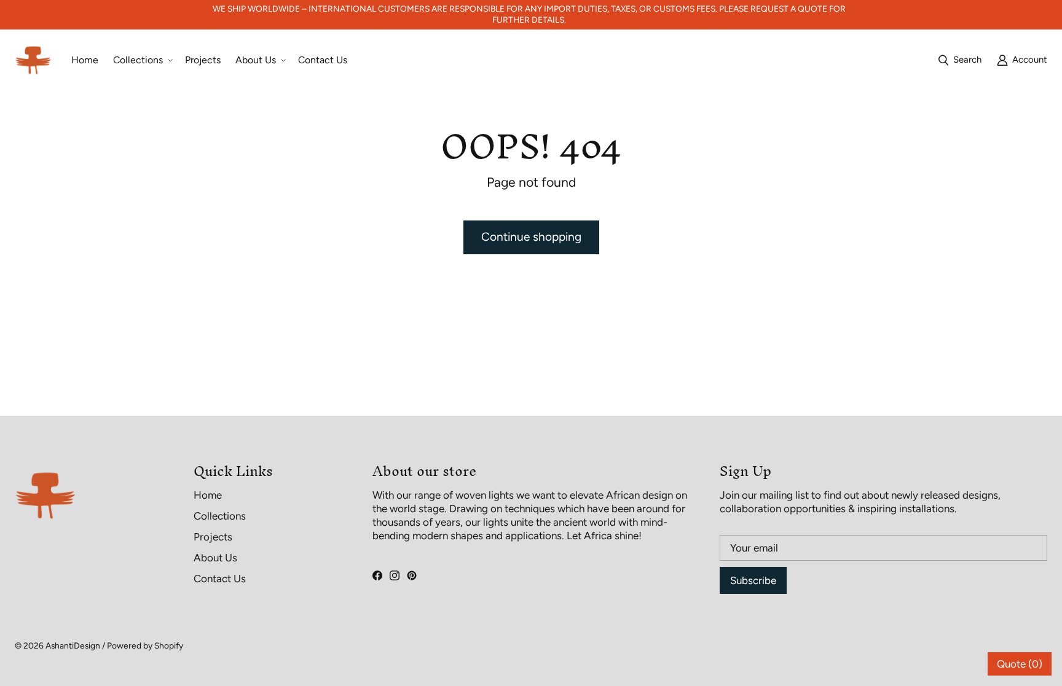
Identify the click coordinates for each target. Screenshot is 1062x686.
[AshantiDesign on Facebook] (377, 575)
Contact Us (220, 578)
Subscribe (753, 580)
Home (208, 495)
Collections (220, 516)
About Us (215, 558)
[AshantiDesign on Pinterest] (411, 575)
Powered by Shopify (145, 645)
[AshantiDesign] (33, 60)
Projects (213, 537)
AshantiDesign (72, 645)
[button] (142, 60)
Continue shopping (531, 237)
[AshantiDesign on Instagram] (394, 575)
